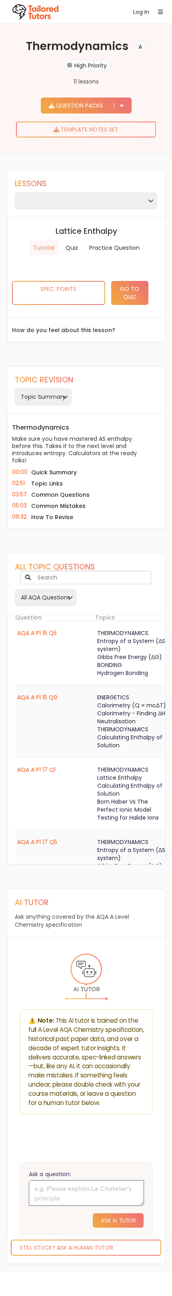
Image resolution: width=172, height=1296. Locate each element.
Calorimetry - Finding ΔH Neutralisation (131, 717)
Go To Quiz (129, 293)
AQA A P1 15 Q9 (37, 697)
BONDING (109, 665)
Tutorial (43, 248)
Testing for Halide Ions (128, 818)
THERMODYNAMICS (122, 633)
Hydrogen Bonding (122, 673)
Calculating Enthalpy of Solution (129, 741)
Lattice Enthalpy (119, 778)
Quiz (72, 248)
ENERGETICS (113, 697)
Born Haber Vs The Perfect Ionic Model (124, 806)
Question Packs (79, 105)
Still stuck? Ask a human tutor (66, 1248)
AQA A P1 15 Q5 (37, 633)
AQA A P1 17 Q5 (37, 842)
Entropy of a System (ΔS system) (131, 645)
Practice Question (114, 248)
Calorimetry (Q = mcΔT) (131, 705)
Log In (139, 12)
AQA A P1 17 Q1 (36, 770)
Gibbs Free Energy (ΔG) (129, 657)
